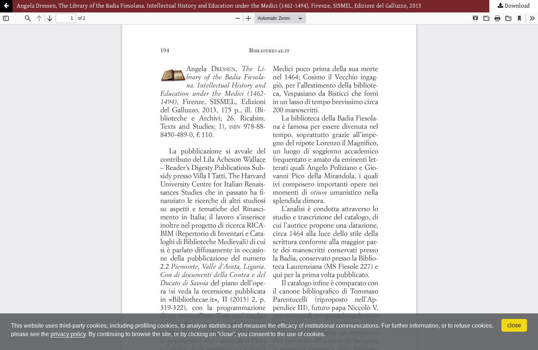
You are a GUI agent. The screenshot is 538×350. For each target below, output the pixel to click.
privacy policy (68, 334)
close (514, 325)
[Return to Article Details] (6, 6)
